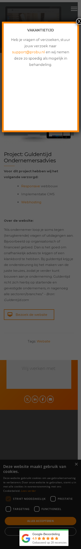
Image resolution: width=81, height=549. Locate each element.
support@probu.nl (28, 52)
